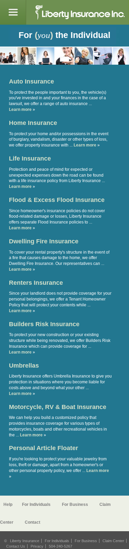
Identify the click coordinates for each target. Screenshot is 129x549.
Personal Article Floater (43, 448)
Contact (32, 522)
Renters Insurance (36, 282)
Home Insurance (33, 122)
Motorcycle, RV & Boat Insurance (57, 407)
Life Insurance (30, 158)
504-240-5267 (60, 546)
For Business (75, 504)
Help (7, 504)
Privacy (37, 546)
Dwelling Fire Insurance (43, 241)
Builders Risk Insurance (44, 324)
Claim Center (113, 541)
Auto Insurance (31, 81)
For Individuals (36, 504)
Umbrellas (24, 365)
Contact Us (15, 546)
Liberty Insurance (24, 541)
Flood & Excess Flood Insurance (57, 199)
